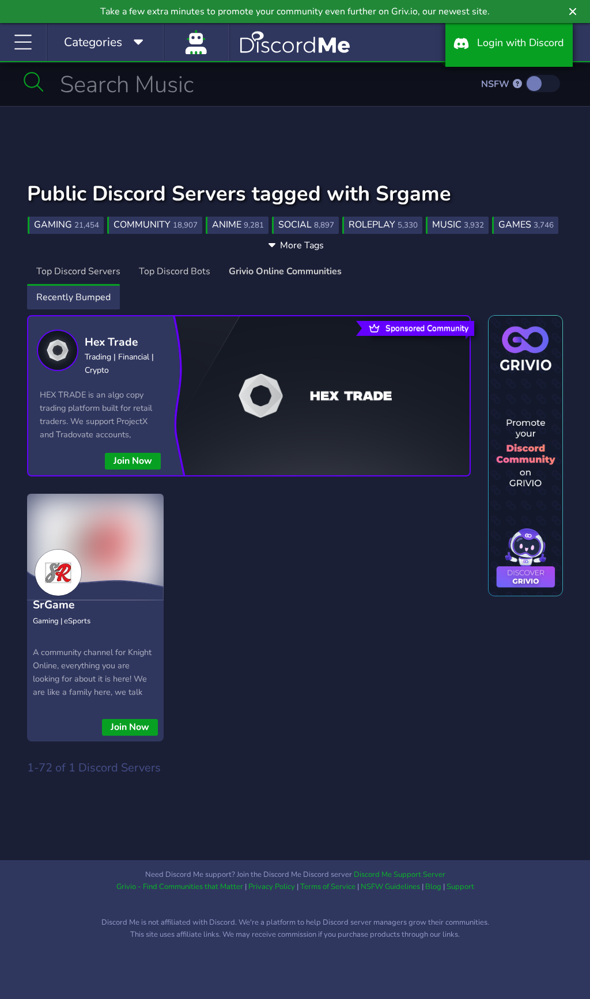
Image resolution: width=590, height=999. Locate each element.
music (458, 224)
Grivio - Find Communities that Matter (179, 886)
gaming (66, 224)
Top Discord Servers (78, 271)
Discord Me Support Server (399, 874)
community (156, 224)
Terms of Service (327, 886)
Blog (433, 886)
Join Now (133, 461)
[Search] (33, 81)
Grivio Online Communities (285, 271)
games (526, 224)
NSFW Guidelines (390, 886)
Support (460, 886)
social (306, 224)
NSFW (496, 84)
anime (238, 224)
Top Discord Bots (174, 271)
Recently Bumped (73, 297)
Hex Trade (111, 342)
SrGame (53, 604)
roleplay (383, 224)
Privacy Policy (271, 886)
